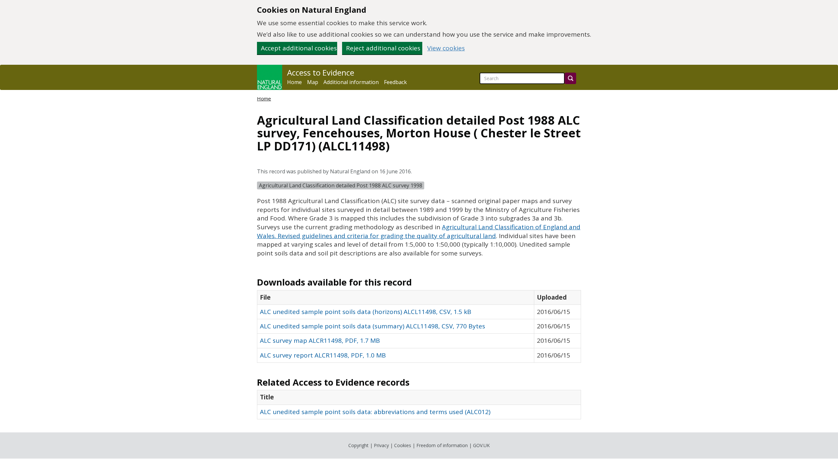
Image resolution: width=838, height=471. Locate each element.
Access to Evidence (320, 73)
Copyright (358, 445)
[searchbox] (522, 78)
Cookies (402, 445)
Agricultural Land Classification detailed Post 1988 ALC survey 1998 (340, 185)
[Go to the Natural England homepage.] (269, 77)
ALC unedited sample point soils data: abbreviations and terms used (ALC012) (375, 412)
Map (312, 82)
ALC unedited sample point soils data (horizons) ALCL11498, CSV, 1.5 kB (365, 311)
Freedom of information (442, 445)
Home (294, 82)
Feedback (395, 82)
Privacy (381, 445)
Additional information (351, 82)
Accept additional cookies (299, 48)
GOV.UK (481, 445)
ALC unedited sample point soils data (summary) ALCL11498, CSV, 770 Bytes (372, 326)
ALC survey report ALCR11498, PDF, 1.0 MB (323, 355)
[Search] (570, 78)
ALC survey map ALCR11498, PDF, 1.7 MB (320, 340)
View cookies (446, 48)
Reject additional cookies (383, 48)
